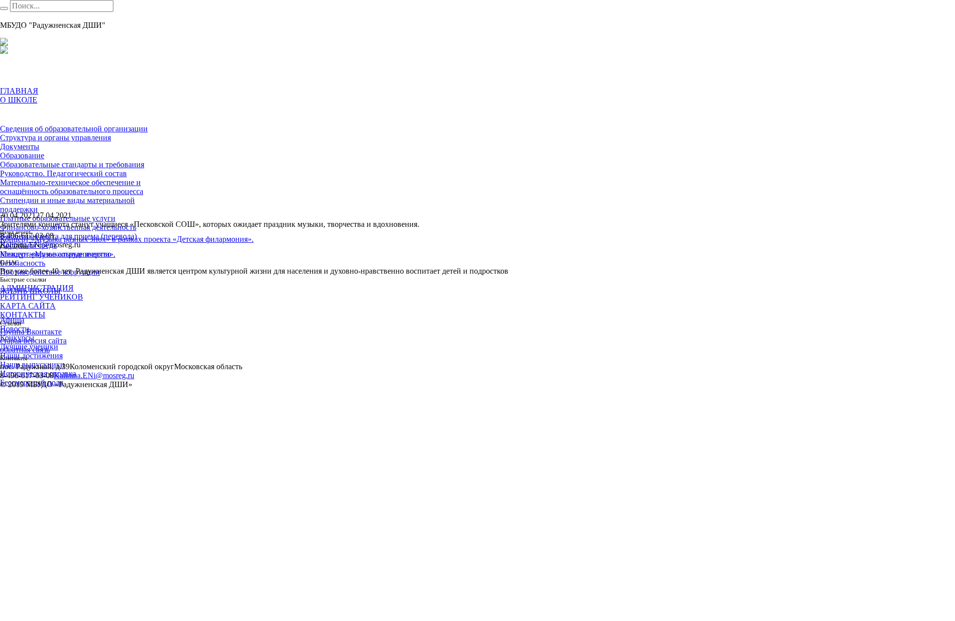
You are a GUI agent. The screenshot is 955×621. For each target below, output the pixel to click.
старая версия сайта (33, 340)
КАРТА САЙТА (28, 306)
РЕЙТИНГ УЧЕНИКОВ (41, 297)
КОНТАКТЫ (22, 314)
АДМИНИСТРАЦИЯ (37, 288)
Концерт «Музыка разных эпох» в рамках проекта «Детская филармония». (127, 239)
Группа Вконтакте (31, 331)
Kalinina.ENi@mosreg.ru (94, 375)
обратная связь (25, 349)
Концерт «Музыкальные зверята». (57, 254)
